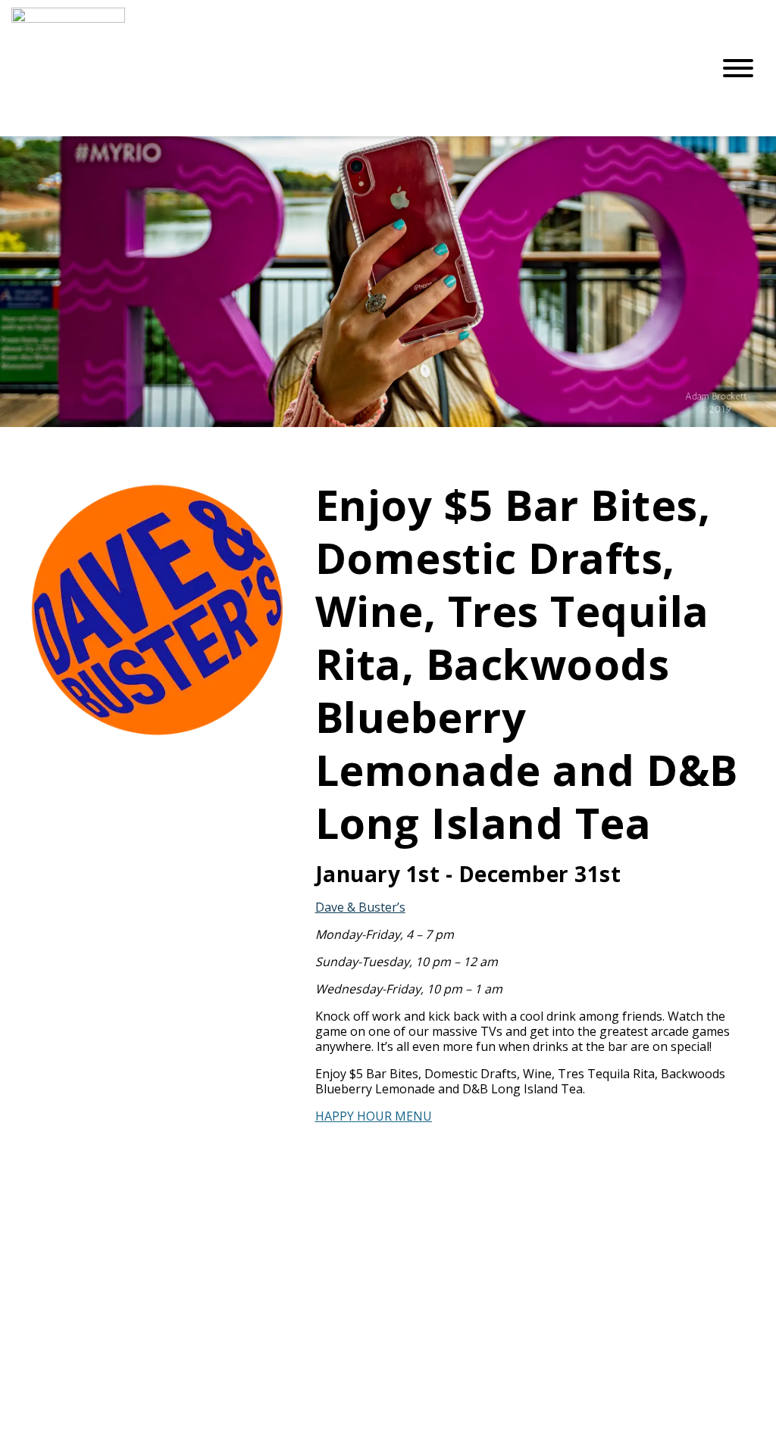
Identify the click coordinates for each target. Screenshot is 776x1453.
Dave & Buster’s (360, 907)
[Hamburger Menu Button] (738, 68)
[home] (350, 68)
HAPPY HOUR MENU (373, 1116)
